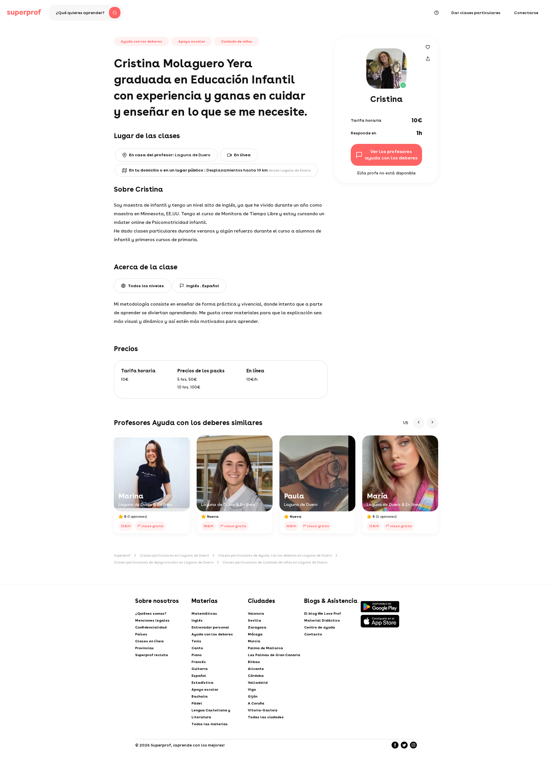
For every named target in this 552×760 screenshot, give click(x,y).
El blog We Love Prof (322, 614)
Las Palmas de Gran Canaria (274, 655)
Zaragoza (257, 627)
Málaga (255, 634)
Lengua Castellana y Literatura (210, 713)
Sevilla (254, 620)
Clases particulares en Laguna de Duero (174, 555)
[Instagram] (413, 745)
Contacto (313, 634)
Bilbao (254, 662)
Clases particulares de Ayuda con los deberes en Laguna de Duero (275, 555)
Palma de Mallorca (265, 648)
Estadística (202, 683)
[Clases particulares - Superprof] (24, 12)
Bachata (199, 696)
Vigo (252, 689)
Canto (197, 648)
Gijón (252, 696)
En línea (242, 155)
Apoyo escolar (204, 689)
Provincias (144, 648)
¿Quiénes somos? (150, 614)
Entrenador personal (210, 627)
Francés (198, 662)
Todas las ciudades (266, 717)
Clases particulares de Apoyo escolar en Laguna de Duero (163, 562)
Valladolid (257, 683)
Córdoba (256, 676)
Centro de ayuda (319, 627)
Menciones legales (152, 620)
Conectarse (526, 12)
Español (198, 676)
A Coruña (256, 703)
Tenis (196, 641)
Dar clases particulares (475, 12)
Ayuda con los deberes (212, 634)
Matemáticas (204, 614)
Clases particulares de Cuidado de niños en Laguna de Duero (275, 562)
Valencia (256, 614)
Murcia (254, 641)
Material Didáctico (322, 620)
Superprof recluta (151, 655)
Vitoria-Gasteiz (262, 710)
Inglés (197, 620)
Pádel (196, 703)
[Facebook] (395, 745)
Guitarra (199, 669)
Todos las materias (209, 724)
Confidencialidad (150, 627)
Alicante (256, 669)
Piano (196, 655)
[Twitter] (404, 745)
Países (141, 634)
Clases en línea (149, 641)
